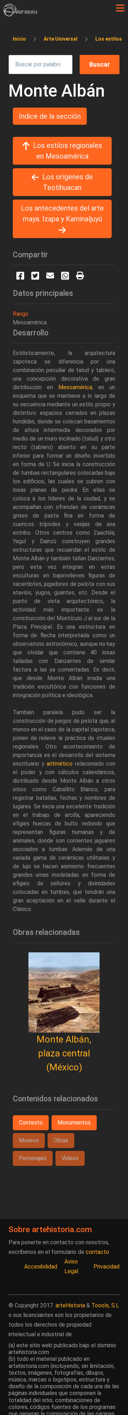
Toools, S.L (105, 1305)
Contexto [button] (31, 1122)
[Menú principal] (120, 8)
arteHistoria (70, 1305)
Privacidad (106, 1266)
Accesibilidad (40, 1266)
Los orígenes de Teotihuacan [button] (67, 182)
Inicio (19, 39)
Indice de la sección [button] (50, 116)
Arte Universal (61, 39)
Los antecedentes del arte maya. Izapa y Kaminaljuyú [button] (62, 213)
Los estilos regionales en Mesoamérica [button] (67, 150)
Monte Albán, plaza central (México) (64, 1053)
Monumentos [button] (74, 1122)
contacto (97, 1252)
